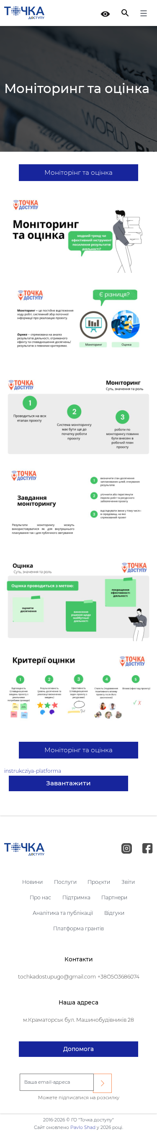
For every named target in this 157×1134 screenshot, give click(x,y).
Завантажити (68, 783)
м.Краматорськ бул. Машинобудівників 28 (78, 1020)
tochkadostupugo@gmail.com (57, 976)
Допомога (78, 1049)
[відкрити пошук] (124, 12)
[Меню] (142, 14)
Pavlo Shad (82, 1127)
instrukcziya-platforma (32, 771)
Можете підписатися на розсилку (78, 1097)
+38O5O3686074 (118, 976)
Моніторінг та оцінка (78, 172)
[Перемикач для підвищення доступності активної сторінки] (105, 13)
